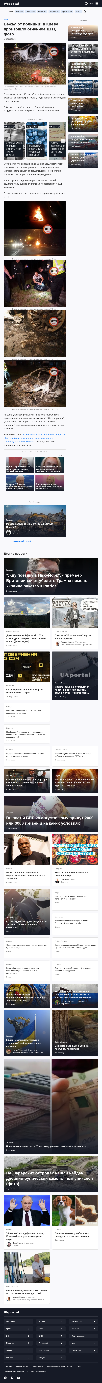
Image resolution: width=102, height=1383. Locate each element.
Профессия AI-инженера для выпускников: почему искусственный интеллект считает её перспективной (25, 734)
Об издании (8, 1366)
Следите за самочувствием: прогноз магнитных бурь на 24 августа (26, 946)
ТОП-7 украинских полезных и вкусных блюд (71, 874)
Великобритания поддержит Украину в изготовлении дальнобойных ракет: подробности (22, 970)
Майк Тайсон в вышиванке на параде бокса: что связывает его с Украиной (25, 875)
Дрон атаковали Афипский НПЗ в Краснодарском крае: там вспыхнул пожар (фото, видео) (26, 638)
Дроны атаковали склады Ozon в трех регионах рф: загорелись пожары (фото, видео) (75, 946)
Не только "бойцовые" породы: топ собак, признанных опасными (24, 711)
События (19, 11)
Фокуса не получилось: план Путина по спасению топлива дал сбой (26, 1292)
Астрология (54, 11)
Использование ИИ (38, 1371)
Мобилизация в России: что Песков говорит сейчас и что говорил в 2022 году (73, 754)
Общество (42, 11)
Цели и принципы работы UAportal (59, 1366)
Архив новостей (22, 1366)
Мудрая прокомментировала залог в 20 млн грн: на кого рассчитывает (25, 754)
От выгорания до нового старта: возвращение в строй (24, 691)
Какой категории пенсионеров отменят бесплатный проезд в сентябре (71, 922)
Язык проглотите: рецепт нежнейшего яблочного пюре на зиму (71, 897)
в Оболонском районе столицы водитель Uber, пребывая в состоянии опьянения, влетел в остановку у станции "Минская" (34, 438)
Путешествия (67, 11)
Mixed (6, 19)
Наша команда (37, 1366)
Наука (78, 11)
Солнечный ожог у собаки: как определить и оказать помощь (72, 1234)
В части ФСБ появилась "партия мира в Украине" (73, 637)
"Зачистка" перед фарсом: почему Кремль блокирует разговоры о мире (25, 1236)
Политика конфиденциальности (15, 1371)
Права (78, 1366)
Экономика (30, 11)
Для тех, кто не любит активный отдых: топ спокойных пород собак (73, 969)
